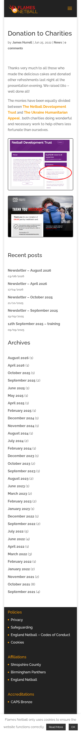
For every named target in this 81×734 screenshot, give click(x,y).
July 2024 (16, 441)
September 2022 (21, 524)
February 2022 (20, 562)
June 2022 (16, 539)
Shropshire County (26, 665)
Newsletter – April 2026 (27, 284)
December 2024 (21, 418)
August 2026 (18, 358)
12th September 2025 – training (34, 324)
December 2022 (21, 516)
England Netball (24, 680)
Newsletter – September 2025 (33, 310)
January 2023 (19, 509)
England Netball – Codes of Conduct (40, 635)
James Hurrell (22, 42)
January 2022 (19, 569)
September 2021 (21, 592)
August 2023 (18, 479)
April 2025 (16, 403)
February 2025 (20, 411)
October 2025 (19, 373)
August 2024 (18, 433)
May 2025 (16, 396)
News (58, 42)
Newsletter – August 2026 (29, 270)
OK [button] (73, 727)
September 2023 (21, 471)
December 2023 (21, 456)
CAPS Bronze (21, 702)
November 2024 (21, 426)
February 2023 (20, 501)
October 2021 (19, 584)
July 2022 (16, 531)
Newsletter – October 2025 (30, 297)
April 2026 (16, 365)
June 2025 (16, 388)
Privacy (17, 620)
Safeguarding (22, 627)
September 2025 (21, 380)
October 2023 (19, 464)
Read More (56, 727)
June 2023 (16, 486)
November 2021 (21, 577)
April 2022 (16, 546)
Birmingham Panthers (28, 672)
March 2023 (17, 494)
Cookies (17, 642)
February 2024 (20, 448)
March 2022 (17, 554)
